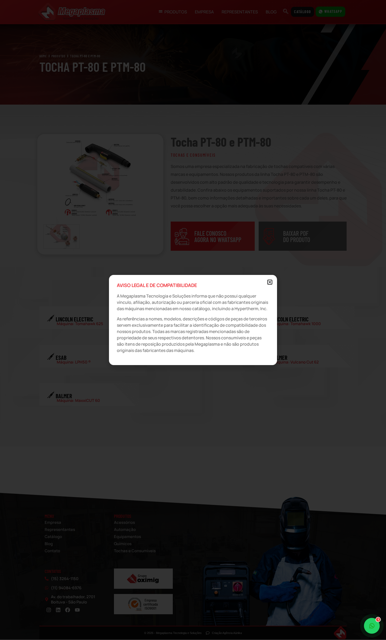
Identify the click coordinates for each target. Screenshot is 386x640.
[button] (270, 282)
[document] (193, 320)
